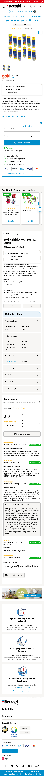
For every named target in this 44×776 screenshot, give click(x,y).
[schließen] (42, 1)
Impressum (9, 772)
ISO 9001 (25, 732)
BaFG (21, 774)
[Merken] (40, 32)
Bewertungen (29, 774)
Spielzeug (24, 16)
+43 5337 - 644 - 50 (23, 687)
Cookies (38, 774)
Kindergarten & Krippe (10, 16)
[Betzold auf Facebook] (6, 766)
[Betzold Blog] (37, 766)
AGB (25, 772)
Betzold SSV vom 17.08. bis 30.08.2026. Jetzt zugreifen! (20, 1)
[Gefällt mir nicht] (32, 306)
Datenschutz (18, 772)
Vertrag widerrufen (10, 751)
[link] (35, 6)
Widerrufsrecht (34, 772)
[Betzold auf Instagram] (11, 766)
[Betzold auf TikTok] (23, 766)
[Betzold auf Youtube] (30, 766)
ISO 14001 (24, 728)
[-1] (25, 136)
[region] (22, 315)
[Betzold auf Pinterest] (17, 766)
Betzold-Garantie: (11, 361)
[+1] (37, 136)
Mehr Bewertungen (12, 575)
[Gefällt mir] (12, 306)
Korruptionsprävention (10, 774)
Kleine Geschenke (36, 16)
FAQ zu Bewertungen (22, 434)
